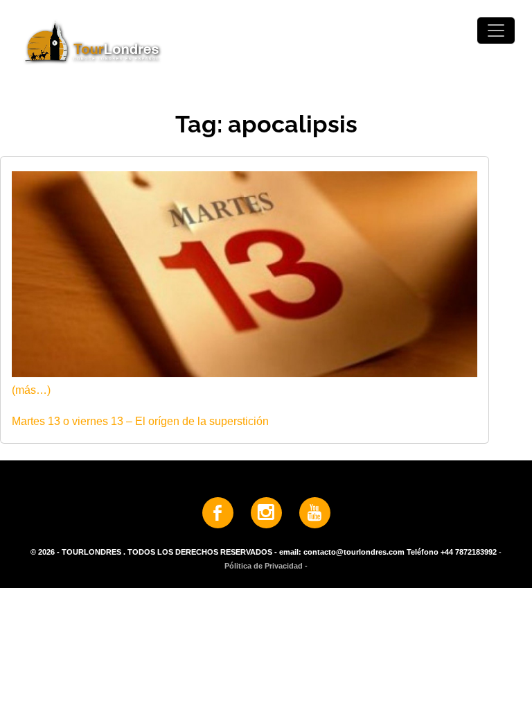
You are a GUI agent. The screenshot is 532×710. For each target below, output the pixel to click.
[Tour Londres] (266, 41)
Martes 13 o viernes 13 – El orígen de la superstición (140, 421)
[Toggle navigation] (496, 30)
